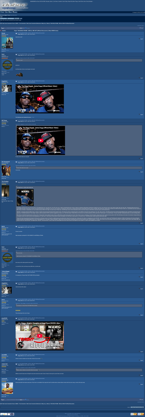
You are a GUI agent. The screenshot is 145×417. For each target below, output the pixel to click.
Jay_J (45, 23)
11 (7, 28)
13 (9, 28)
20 (19, 28)
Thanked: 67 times (5, 323)
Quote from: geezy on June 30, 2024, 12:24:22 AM (25, 250)
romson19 (4, 378)
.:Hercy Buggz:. (6, 271)
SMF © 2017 (72, 413)
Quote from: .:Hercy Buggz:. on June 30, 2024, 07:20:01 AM (26, 303)
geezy (3, 226)
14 (11, 28)
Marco (48, 23)
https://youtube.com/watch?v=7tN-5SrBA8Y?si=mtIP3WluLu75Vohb (29, 235)
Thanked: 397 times (5, 198)
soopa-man (5, 364)
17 (15, 28)
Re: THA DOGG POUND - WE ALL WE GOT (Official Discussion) (30, 33)
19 (18, 28)
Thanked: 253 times (5, 177)
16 (13, 28)
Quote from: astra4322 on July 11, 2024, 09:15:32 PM (25, 367)
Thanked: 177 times (5, 231)
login (11, 15)
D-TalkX (32, 117)
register (15, 15)
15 (12, 28)
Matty (43, 23)
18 (16, 28)
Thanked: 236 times (5, 359)
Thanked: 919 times (5, 93)
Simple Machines (77, 413)
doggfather (4, 81)
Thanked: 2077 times (5, 72)
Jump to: (128, 407)
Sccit (3, 54)
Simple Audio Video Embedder (72, 414)
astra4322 (4, 354)
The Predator (5, 181)
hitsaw (3, 33)
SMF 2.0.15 (67, 413)
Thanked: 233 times (5, 125)
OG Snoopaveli (6, 161)
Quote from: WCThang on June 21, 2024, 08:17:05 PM (25, 165)
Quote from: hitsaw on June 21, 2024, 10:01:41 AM (25, 58)
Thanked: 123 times (5, 277)
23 (24, 28)
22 (22, 28)
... (6, 28)
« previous (139, 25)
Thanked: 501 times (5, 395)
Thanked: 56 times (5, 370)
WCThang (4, 120)
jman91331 (4, 318)
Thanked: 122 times (5, 50)
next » (143, 25)
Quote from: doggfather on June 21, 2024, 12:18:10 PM (26, 124)
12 (8, 28)
